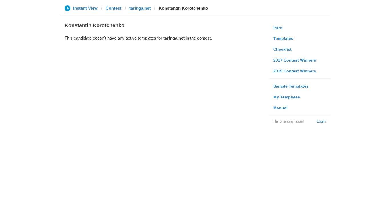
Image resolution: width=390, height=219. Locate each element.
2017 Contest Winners (294, 60)
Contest (113, 8)
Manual (280, 108)
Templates (283, 38)
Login (321, 121)
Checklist (282, 49)
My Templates (286, 97)
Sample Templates (291, 86)
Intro (277, 27)
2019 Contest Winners (294, 71)
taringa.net (140, 8)
